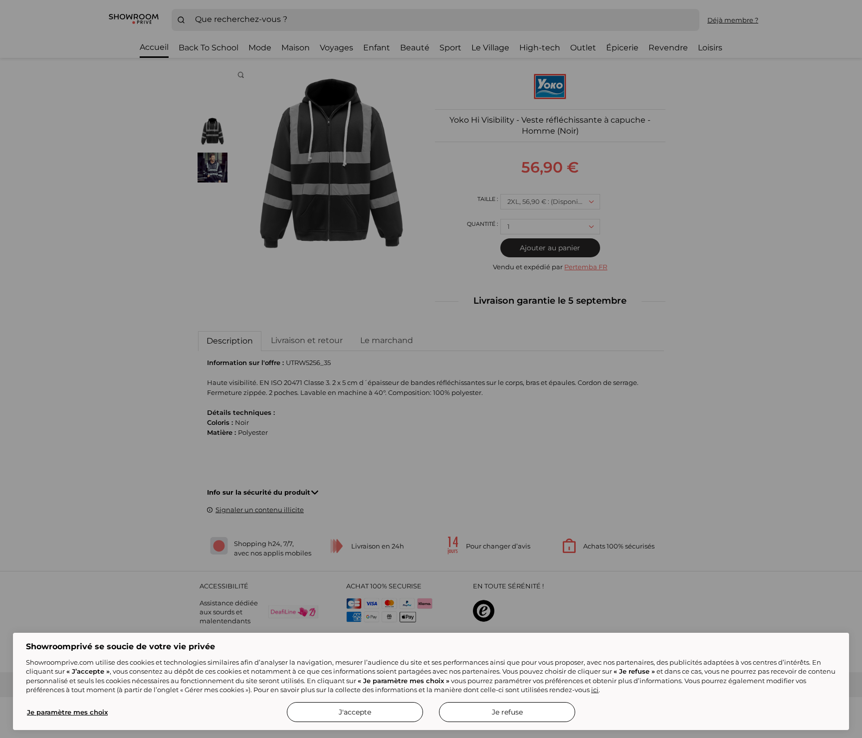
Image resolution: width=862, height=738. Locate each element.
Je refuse (507, 712)
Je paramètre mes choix (67, 712)
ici (595, 690)
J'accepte (355, 712)
